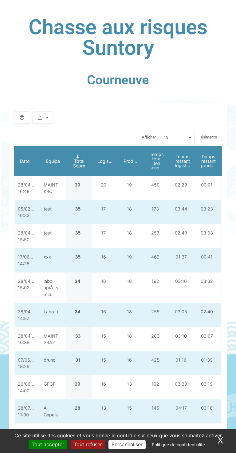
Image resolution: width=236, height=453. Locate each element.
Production (134, 161)
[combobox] (178, 137)
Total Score (79, 163)
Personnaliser (127, 444)
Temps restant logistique (185, 161)
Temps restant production (211, 161)
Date (25, 161)
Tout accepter (48, 444)
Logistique (107, 161)
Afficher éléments (179, 137)
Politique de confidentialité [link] (178, 444)
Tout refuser (88, 444)
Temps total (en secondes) (159, 161)
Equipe (53, 161)
